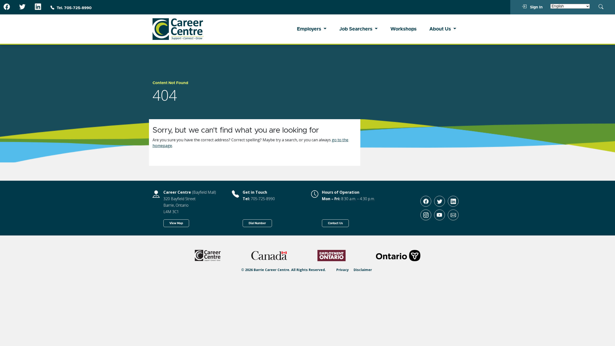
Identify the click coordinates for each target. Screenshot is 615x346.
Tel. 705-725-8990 (74, 8)
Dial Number (257, 223)
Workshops (403, 29)
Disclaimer (363, 269)
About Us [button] (440, 29)
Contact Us (335, 223)
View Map (176, 223)
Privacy (342, 269)
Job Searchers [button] (356, 29)
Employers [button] (309, 29)
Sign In (536, 7)
